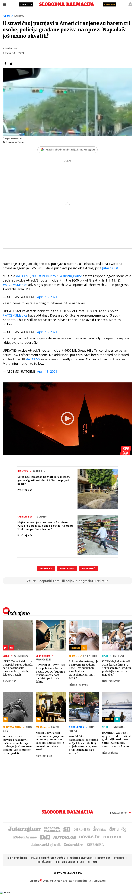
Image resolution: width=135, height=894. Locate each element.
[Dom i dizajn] (45, 836)
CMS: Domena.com (96, 880)
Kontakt (119, 858)
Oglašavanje (44, 862)
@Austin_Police (71, 276)
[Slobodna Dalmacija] (66, 4)
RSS (82, 862)
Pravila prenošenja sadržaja (48, 858)
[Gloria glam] (124, 829)
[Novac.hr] (89, 836)
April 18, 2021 (47, 297)
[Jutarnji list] (24, 829)
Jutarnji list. (110, 268)
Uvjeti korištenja (17, 858)
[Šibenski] (95, 844)
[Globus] (82, 829)
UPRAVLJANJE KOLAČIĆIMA (67, 872)
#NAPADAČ (88, 568)
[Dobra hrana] (25, 836)
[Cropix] (112, 836)
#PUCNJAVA (67, 568)
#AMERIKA (46, 568)
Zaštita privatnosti (81, 858)
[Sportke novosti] (67, 829)
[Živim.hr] (99, 829)
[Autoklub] (65, 836)
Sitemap (93, 862)
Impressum (103, 858)
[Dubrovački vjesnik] (45, 844)
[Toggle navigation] (4, 4)
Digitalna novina (65, 862)
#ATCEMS (23, 276)
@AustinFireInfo (44, 276)
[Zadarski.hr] (74, 844)
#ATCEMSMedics (15, 285)
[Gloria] (113, 829)
